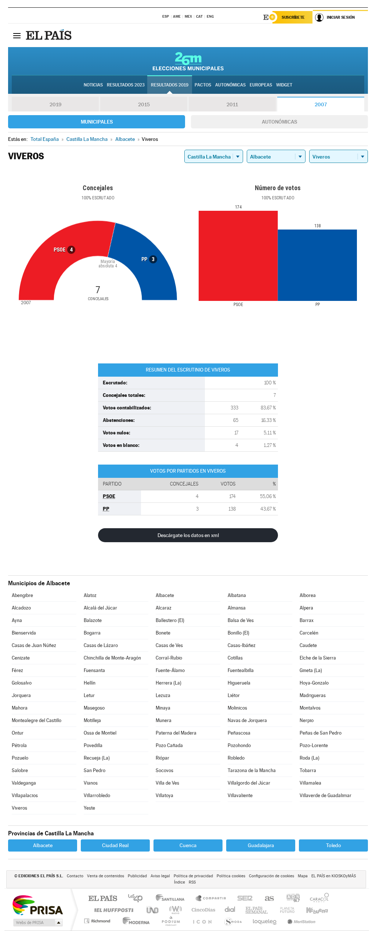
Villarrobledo (97, 795)
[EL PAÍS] (49, 35)
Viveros (19, 808)
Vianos (91, 783)
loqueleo (265, 920)
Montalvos (310, 708)
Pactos (203, 85)
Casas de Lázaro (101, 645)
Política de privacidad (193, 876)
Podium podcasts (170, 920)
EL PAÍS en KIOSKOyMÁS (333, 876)
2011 (232, 104)
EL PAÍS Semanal (257, 909)
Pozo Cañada (169, 745)
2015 (144, 104)
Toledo (333, 845)
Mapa (303, 876)
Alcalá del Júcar (100, 608)
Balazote (93, 620)
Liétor (234, 695)
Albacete (165, 595)
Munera (163, 720)
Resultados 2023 (126, 85)
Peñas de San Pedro (320, 733)
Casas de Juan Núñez (34, 645)
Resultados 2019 (169, 85)
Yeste (89, 808)
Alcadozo (21, 608)
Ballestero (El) (170, 620)
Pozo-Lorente (314, 745)
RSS (192, 882)
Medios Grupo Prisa (37, 922)
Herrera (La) (168, 683)
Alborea (308, 595)
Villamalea (310, 783)
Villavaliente (240, 795)
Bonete (163, 633)
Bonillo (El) (238, 633)
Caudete (308, 645)
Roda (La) (309, 758)
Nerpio (307, 720)
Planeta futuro (284, 909)
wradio (174, 909)
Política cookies (231, 876)
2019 (55, 104)
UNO (153, 909)
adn (290, 898)
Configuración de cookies (271, 876)
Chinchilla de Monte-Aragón (112, 658)
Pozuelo (20, 758)
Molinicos (237, 708)
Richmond (98, 920)
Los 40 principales (138, 898)
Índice (179, 882)
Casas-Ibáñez (242, 645)
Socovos (164, 770)
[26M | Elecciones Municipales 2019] (188, 61)
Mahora (20, 708)
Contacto (75, 876)
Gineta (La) (311, 670)
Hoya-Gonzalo (314, 683)
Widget (284, 85)
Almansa (237, 608)
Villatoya (164, 795)
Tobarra (308, 770)
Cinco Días (202, 909)
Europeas (261, 85)
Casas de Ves (169, 645)
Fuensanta (94, 670)
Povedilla (93, 745)
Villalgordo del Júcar (249, 783)
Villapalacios (25, 795)
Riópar (162, 758)
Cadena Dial (230, 909)
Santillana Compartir (211, 898)
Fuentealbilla (241, 670)
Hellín (89, 683)
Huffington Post (112, 909)
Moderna (134, 920)
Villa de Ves (167, 783)
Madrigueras (313, 695)
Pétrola (19, 745)
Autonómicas (279, 122)
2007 (321, 104)
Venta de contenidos (105, 876)
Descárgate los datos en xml (188, 535)
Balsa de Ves (241, 620)
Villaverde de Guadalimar (325, 795)
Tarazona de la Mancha (252, 770)
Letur (89, 695)
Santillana (172, 898)
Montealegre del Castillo (36, 720)
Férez (17, 670)
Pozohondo (239, 745)
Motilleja (92, 720)
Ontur (18, 733)
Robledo (236, 758)
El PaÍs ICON (202, 920)
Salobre (20, 770)
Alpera (306, 608)
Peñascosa (239, 733)
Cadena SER (243, 898)
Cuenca (188, 845)
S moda (232, 920)
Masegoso (94, 708)
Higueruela (239, 683)
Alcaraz (163, 608)
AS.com (266, 898)
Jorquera (21, 695)
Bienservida (24, 633)
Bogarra (92, 633)
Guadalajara (261, 845)
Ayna (17, 620)
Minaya (163, 708)
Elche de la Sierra (318, 658)
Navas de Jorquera (247, 720)
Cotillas (235, 658)
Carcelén (309, 633)
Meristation (300, 920)
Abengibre (22, 595)
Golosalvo (22, 683)
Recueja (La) (97, 758)
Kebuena (311, 909)
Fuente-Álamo (170, 670)
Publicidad (137, 876)
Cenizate (21, 658)
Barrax (307, 620)
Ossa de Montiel (100, 733)
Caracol (317, 898)
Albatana (237, 595)
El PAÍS (102, 898)
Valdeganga (24, 783)
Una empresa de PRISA (37, 904)
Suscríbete (293, 17)
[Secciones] (17, 35)
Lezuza (163, 695)
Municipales (97, 122)
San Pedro (94, 770)
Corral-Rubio (169, 658)
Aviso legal (160, 876)
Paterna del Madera (176, 733)
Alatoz (90, 595)
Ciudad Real (115, 845)
